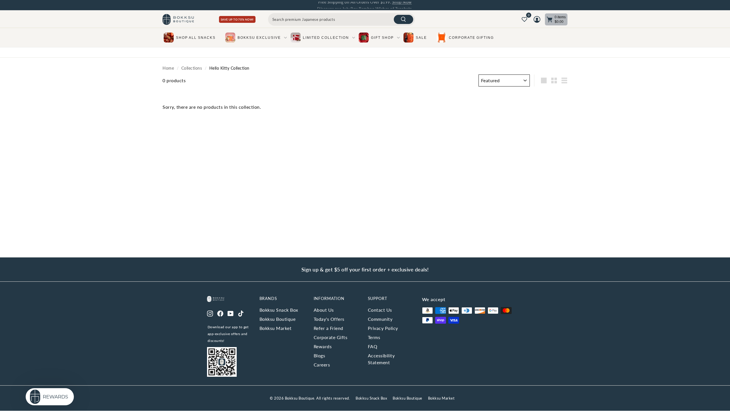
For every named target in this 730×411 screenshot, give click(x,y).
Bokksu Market (275, 328)
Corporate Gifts (331, 337)
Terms (374, 337)
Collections (191, 68)
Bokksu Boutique (277, 319)
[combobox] (341, 19)
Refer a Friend (328, 328)
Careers (322, 364)
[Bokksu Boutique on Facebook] (220, 312)
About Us (324, 310)
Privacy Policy (383, 328)
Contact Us (380, 310)
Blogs (319, 355)
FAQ (373, 346)
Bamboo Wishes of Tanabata (385, 5)
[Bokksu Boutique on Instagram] (210, 312)
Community (380, 319)
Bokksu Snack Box (278, 310)
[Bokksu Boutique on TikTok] (241, 312)
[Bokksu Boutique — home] (178, 19)
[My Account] (537, 19)
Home (168, 68)
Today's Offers (329, 319)
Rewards (323, 346)
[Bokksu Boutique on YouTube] (231, 312)
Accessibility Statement (381, 359)
